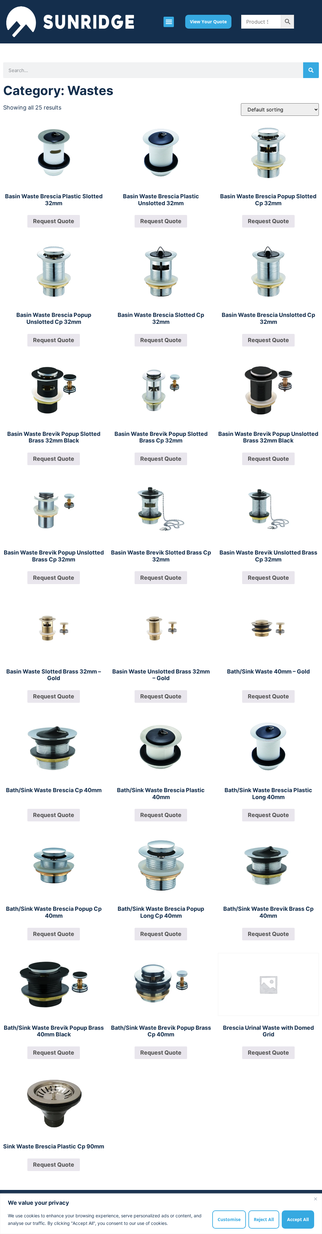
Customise (229, 1219)
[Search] (311, 70)
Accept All (298, 1219)
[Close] (315, 1199)
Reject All (264, 1219)
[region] (161, 1213)
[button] (169, 22)
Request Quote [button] (53, 221)
